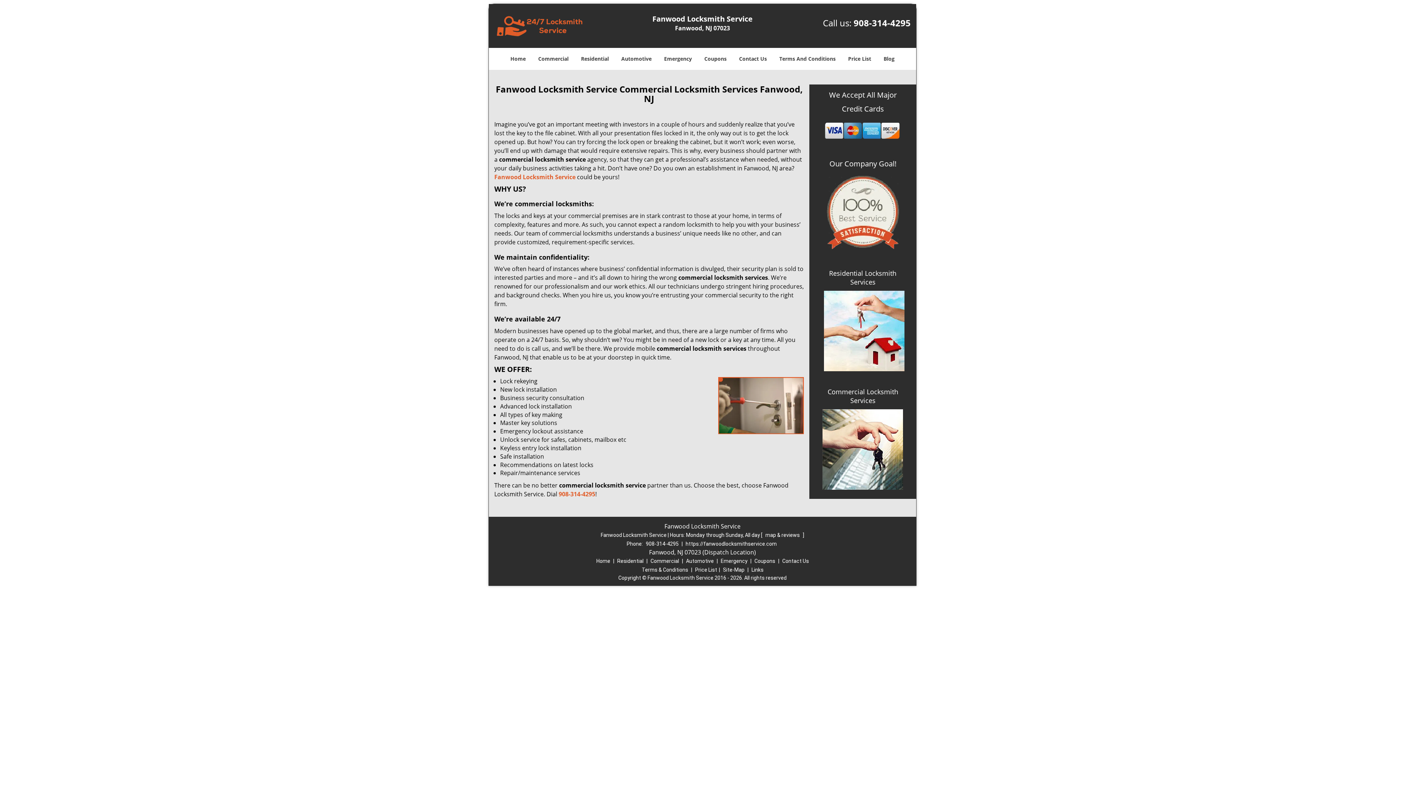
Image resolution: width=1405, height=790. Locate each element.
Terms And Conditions (807, 58)
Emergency (678, 58)
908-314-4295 (882, 23)
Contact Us (753, 58)
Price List (859, 58)
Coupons (715, 58)
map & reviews (783, 535)
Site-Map (734, 570)
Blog (889, 58)
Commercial (553, 58)
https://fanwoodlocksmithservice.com (731, 544)
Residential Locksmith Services (862, 277)
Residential (595, 58)
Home (518, 58)
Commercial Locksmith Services (863, 396)
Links (758, 570)
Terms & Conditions (665, 570)
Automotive (636, 58)
